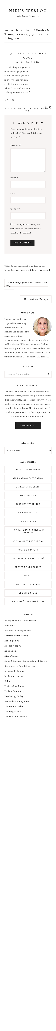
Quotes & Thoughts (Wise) (28, 558)
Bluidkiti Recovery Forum (17, 630)
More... (45, 357)
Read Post (28, 425)
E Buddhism (10, 651)
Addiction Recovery (28, 469)
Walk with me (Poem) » (35, 299)
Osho (7, 681)
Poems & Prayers (28, 550)
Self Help (28, 575)
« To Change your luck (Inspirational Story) (26, 284)
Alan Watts (10, 625)
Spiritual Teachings (28, 584)
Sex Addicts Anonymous (16, 701)
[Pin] (49, 106)
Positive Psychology (14, 686)
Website (15, 209)
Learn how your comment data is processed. (27, 270)
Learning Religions (14, 671)
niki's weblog (28, 11)
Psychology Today (13, 696)
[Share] (40, 106)
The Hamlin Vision (13, 706)
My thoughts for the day (28, 541)
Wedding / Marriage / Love (28, 601)
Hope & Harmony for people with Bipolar (26, 661)
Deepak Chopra (12, 646)
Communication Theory (16, 635)
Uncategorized (28, 593)
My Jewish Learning (14, 676)
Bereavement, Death (28, 487)
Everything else (28, 512)
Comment (16, 145)
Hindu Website (12, 656)
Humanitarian (28, 521)
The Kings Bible (12, 711)
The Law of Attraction (15, 716)
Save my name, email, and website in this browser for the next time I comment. (25, 228)
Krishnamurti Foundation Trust (20, 666)
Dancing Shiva (11, 641)
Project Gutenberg (14, 691)
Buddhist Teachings (28, 504)
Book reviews (28, 495)
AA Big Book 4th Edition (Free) (20, 620)
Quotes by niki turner (28, 567)
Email (14, 193)
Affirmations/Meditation (28, 478)
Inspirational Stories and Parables (28, 531)
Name (14, 177)
